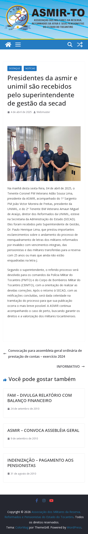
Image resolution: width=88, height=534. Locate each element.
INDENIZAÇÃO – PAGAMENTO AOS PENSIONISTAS (40, 462)
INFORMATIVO (68, 366)
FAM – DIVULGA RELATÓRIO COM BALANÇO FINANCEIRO (39, 397)
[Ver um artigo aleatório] (80, 44)
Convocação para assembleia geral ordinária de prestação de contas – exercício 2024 (45, 353)
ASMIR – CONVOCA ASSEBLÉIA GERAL (43, 430)
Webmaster (43, 112)
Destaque (14, 68)
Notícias (30, 68)
